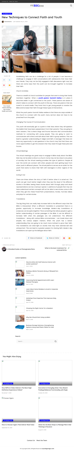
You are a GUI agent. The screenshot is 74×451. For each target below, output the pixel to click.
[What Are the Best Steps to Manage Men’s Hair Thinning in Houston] (55, 409)
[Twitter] (9, 80)
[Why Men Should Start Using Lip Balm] (19, 318)
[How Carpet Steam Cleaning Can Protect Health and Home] (7, 99)
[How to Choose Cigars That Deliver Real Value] (19, 409)
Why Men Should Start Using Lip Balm (38, 317)
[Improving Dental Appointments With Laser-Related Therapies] (19, 282)
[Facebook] (4, 80)
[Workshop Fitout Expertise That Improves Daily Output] (19, 300)
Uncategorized (7, 13)
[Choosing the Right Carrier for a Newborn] (19, 309)
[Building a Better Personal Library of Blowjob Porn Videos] (19, 273)
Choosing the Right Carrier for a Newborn (39, 308)
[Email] (9, 85)
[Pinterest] (4, 85)
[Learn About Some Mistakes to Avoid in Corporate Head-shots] (19, 291)
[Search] (71, 5)
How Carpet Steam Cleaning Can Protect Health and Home (7, 108)
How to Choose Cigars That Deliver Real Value (18, 425)
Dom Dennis (8, 21)
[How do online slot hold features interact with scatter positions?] (19, 264)
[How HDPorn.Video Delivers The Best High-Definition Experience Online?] (19, 372)
